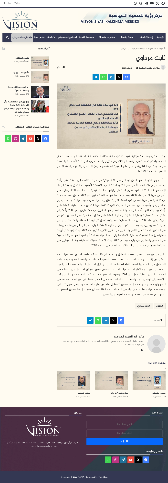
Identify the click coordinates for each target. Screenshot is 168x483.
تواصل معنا (39, 37)
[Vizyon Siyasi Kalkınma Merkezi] (20, 20)
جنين (159, 306)
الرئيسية (160, 37)
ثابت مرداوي (143, 306)
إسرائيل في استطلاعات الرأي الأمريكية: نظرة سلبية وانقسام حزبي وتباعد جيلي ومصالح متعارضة (16, 107)
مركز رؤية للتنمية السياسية (149, 68)
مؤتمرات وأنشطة (107, 37)
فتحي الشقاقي (159, 393)
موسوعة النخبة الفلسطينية (143, 48)
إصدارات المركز (146, 37)
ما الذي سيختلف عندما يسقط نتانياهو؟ (18, 89)
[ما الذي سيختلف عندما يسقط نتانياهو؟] (40, 92)
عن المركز (51, 37)
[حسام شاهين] (73, 380)
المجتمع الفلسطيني (67, 37)
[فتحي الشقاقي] (149, 380)
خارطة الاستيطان (20, 38)
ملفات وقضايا (127, 37)
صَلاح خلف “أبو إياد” (119, 393)
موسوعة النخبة (86, 37)
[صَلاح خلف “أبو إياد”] (111, 380)
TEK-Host (102, 477)
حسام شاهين (84, 393)
